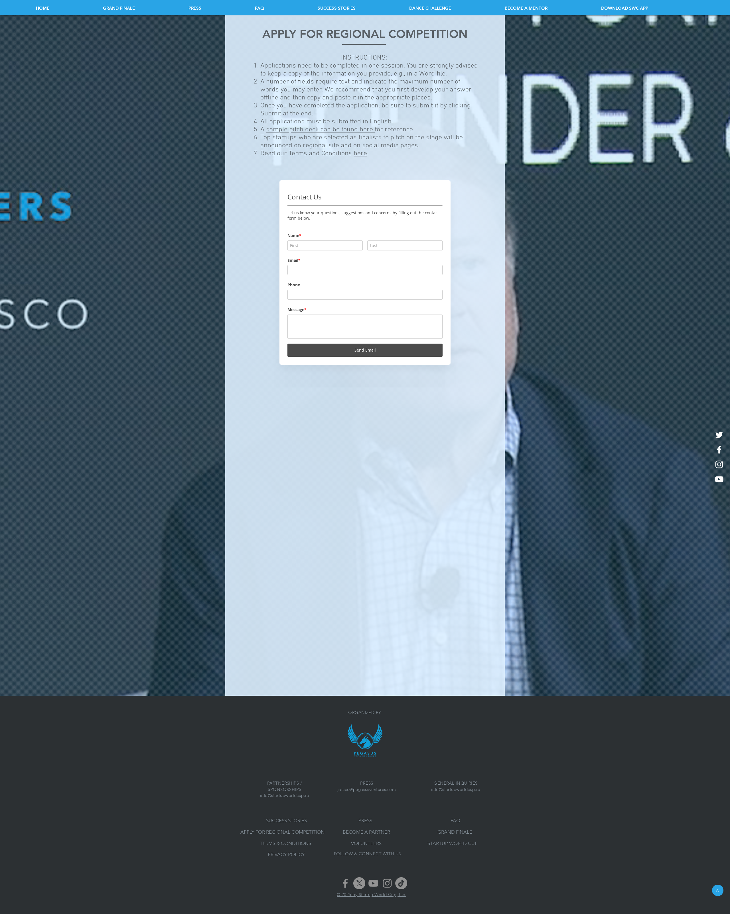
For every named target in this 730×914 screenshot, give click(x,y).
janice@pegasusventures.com (367, 789)
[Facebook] (345, 883)
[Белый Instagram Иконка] (719, 464)
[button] (647, 8)
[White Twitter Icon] (719, 435)
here (360, 154)
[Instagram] (387, 883)
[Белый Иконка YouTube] (719, 479)
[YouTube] (373, 883)
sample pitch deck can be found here (320, 130)
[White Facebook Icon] (719, 449)
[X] (359, 883)
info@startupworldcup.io (284, 795)
